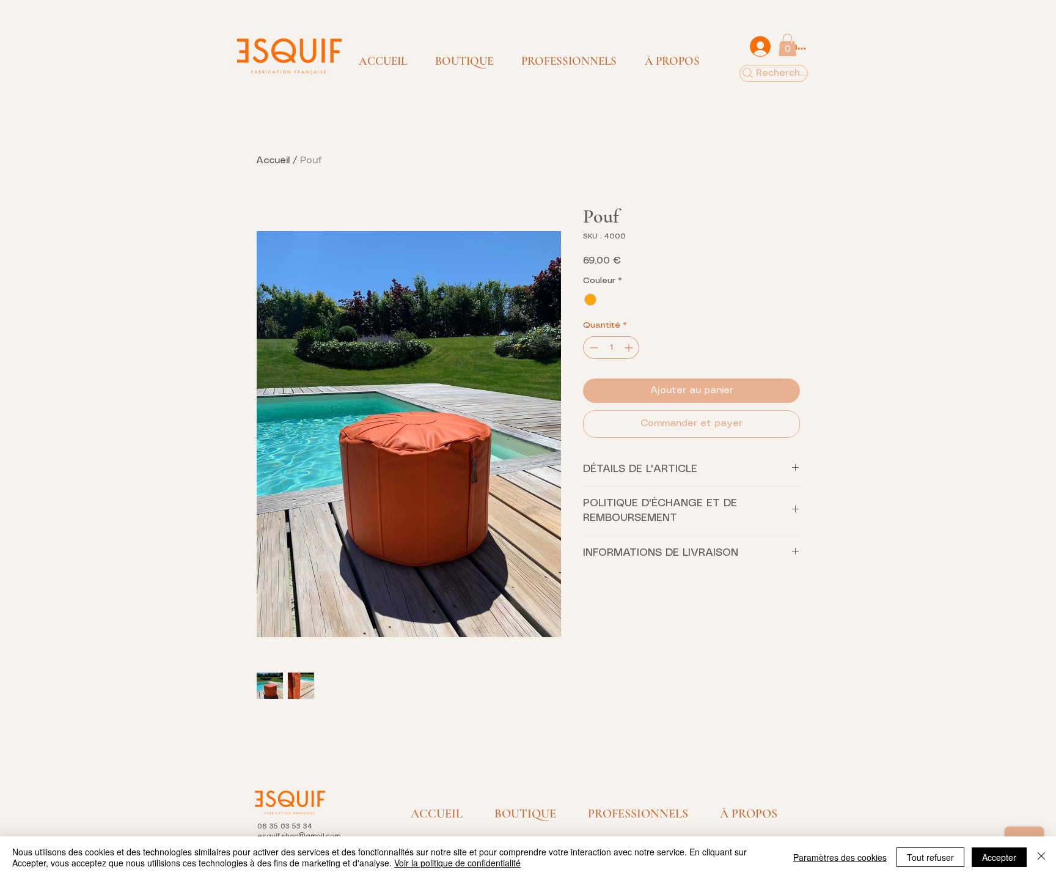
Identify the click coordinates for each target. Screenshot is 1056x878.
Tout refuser (930, 857)
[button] (464, 61)
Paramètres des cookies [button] (840, 857)
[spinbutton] (611, 347)
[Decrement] (592, 347)
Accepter (999, 857)
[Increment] (629, 347)
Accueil (273, 160)
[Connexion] (759, 46)
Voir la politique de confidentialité (457, 863)
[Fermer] (1041, 857)
